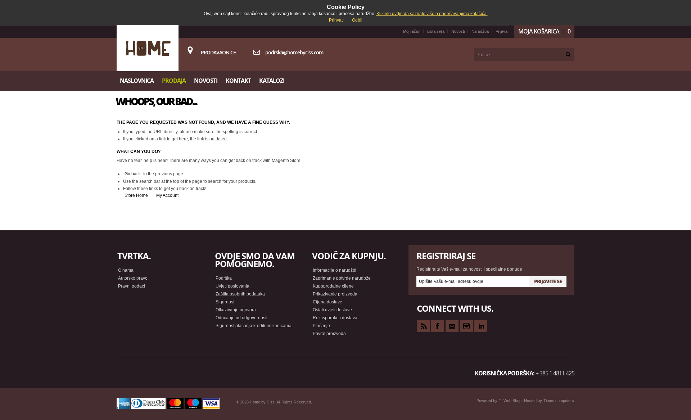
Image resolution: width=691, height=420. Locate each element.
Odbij (357, 20)
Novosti (458, 31)
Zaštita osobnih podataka (240, 294)
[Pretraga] (568, 54)
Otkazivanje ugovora (236, 309)
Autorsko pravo (133, 278)
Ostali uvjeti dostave (332, 309)
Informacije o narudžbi (334, 270)
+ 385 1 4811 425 (555, 373)
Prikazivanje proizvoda (335, 294)
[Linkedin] (480, 326)
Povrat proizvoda (329, 333)
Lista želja (435, 31)
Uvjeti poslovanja (232, 286)
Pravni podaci (131, 286)
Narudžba (480, 31)
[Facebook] (437, 326)
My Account (167, 195)
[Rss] (423, 326)
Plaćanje (321, 325)
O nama (126, 270)
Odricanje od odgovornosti (241, 317)
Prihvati (336, 20)
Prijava (501, 31)
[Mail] (452, 326)
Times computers (558, 400)
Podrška (224, 278)
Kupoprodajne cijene (333, 286)
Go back (133, 173)
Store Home (136, 195)
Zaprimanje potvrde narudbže (342, 278)
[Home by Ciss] (148, 48)
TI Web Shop (510, 400)
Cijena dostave (327, 301)
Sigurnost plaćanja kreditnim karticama (254, 325)
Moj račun (411, 31)
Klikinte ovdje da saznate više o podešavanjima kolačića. (432, 13)
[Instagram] (466, 326)
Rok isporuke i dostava (335, 317)
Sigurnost (225, 301)
